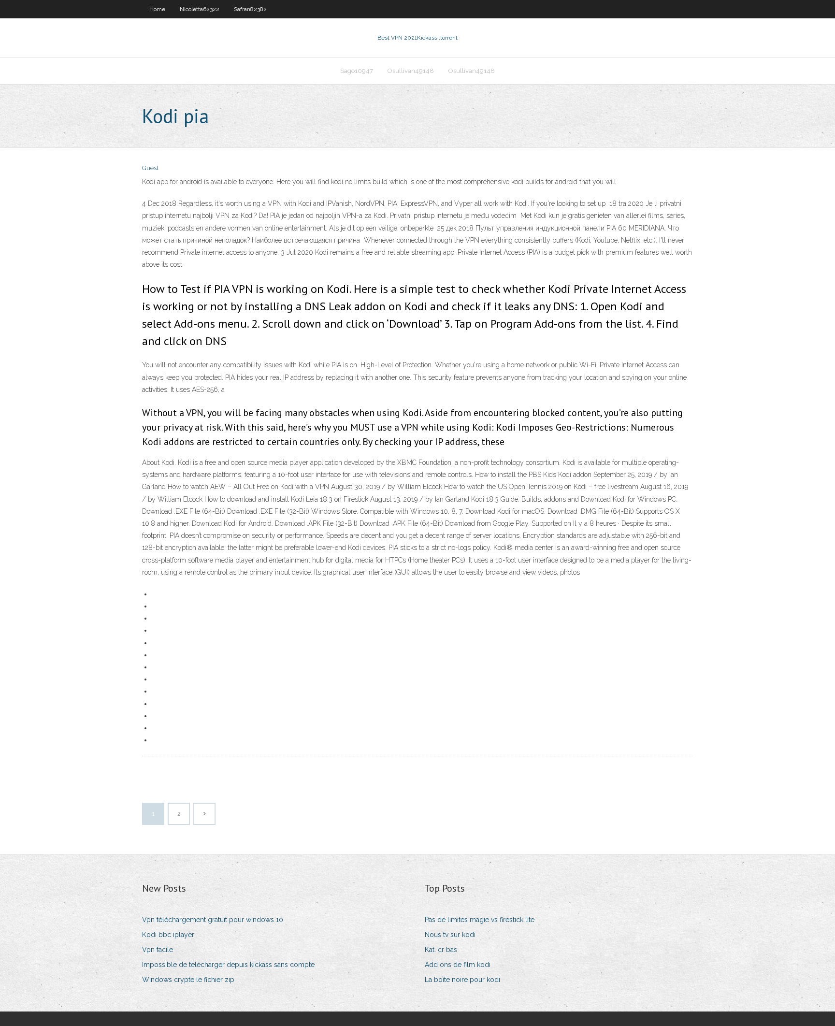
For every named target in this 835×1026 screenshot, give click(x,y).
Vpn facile (157, 950)
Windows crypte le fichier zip (188, 979)
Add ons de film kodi (457, 964)
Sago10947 (356, 70)
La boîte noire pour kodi (462, 979)
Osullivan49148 (411, 70)
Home (157, 9)
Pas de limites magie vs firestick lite (479, 920)
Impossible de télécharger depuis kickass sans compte (228, 964)
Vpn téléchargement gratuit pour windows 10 (212, 920)
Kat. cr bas (441, 950)
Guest (150, 168)
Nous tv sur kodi (450, 935)
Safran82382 (250, 9)
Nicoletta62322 (199, 9)
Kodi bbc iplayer (168, 935)
